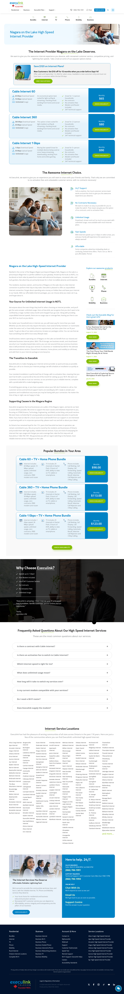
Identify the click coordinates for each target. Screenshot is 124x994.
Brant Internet (13, 805)
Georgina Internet (42, 767)
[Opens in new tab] (89, 984)
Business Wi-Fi (40, 939)
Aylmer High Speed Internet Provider (100, 957)
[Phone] (67, 18)
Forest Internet (41, 756)
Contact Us (65, 936)
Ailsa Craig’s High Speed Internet (99, 936)
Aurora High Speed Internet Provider (100, 954)
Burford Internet (14, 813)
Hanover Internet (41, 814)
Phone (11, 945)
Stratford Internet (94, 787)
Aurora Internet (14, 759)
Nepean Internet (67, 769)
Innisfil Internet (54, 745)
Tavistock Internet (94, 828)
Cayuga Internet (28, 768)
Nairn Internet (67, 766)
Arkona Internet (14, 754)
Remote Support (67, 954)
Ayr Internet (13, 762)
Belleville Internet (15, 773)
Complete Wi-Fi (14, 957)
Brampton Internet (15, 802)
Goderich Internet (42, 772)
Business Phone (41, 942)
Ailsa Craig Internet (15, 743)
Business (27, 10)
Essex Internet (40, 743)
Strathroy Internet (95, 805)
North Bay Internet (68, 820)
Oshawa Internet (67, 843)
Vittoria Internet (107, 780)
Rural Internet (13, 951)
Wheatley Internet (108, 814)
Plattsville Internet (82, 780)
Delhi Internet (27, 802)
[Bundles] (33, 18)
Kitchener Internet (55, 777)
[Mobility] (78, 18)
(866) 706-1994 (73, 878)
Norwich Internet (68, 817)
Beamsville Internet (15, 770)
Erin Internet (27, 832)
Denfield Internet (28, 805)
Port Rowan (79, 803)
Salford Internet (94, 750)
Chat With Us (72, 887)
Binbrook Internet (15, 779)
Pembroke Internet (82, 766)
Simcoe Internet (94, 771)
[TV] (56, 18)
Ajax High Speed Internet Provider (99, 939)
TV (10, 942)
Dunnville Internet (29, 818)
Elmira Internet (28, 826)
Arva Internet (13, 756)
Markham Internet (55, 819)
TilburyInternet (107, 756)
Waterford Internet (108, 806)
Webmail (65, 942)
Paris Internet (80, 761)
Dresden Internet (28, 813)
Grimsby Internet (41, 790)
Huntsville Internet (42, 817)
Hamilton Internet (42, 811)
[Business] (90, 18)
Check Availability (101, 104)
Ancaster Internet (14, 748)
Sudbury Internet (94, 823)
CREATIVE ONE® (53, 987)
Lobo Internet (53, 806)
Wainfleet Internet (108, 783)
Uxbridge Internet (108, 772)
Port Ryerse (79, 805)
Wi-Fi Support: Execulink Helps (72, 957)
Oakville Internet (67, 827)
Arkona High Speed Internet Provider (100, 948)
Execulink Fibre (39, 10)
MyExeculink (99, 10)
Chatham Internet (28, 776)
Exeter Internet (41, 748)
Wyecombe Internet (108, 830)
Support (51, 10)
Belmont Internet (14, 776)
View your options (43, 81)
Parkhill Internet (81, 758)
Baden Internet (14, 765)
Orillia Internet (67, 840)
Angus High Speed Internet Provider (100, 945)
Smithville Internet (95, 774)
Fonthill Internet (41, 754)
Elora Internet (27, 829)
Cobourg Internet (28, 779)
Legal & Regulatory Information (50, 981)
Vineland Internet (108, 777)
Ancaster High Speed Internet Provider (101, 942)
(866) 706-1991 (73, 870)
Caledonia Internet (29, 753)
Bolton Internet (14, 794)
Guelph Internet (41, 793)
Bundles (12, 936)
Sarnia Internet (94, 753)
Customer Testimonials (69, 948)
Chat (90, 10)
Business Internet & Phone (44, 948)
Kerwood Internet (55, 768)
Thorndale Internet (108, 750)
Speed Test (65, 951)
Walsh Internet (107, 790)
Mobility (12, 948)
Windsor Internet (107, 820)
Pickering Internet (81, 774)
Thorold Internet (107, 753)
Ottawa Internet (81, 743)
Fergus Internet (41, 751)
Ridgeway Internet (95, 748)
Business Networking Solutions (46, 951)
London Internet (54, 809)
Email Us (70, 894)
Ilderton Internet (41, 819)
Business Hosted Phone (43, 945)
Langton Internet (54, 790)
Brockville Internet (15, 810)
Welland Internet (107, 812)
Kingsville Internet (55, 774)
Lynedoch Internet (55, 817)
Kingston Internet (55, 771)
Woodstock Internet (108, 828)
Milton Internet (67, 748)
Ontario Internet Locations (18, 954)
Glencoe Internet (41, 770)
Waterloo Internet (108, 809)
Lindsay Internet (54, 800)
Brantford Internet (15, 807)
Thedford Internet (108, 748)
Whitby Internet (107, 817)
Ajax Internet (13, 745)
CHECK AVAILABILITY (21, 912)
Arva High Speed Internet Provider (99, 951)
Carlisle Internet (28, 765)
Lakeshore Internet (55, 782)
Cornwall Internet (28, 792)
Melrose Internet (67, 743)
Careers (64, 960)
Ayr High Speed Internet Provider (99, 960)
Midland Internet (68, 745)
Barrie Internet (14, 767)
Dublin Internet (28, 816)
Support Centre (73, 902)
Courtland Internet (29, 794)
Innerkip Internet (54, 743)
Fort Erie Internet (41, 759)
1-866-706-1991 (78, 10)
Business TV (39, 954)
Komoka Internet (54, 779)
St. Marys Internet (95, 799)
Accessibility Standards (69, 963)
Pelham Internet (81, 764)
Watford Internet (107, 803)
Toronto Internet (107, 764)
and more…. (108, 833)
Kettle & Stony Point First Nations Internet (55, 763)
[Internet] (44, 18)
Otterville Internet (81, 745)
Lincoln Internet (54, 798)
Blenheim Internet (15, 781)
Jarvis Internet (53, 753)
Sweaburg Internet (95, 826)
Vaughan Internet (108, 774)
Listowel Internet (54, 803)
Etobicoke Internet (42, 745)
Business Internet (41, 936)
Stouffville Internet (95, 802)
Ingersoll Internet (41, 822)
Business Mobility (41, 957)
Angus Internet (14, 751)
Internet (11, 939)
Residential (15, 10)
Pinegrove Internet (82, 777)
